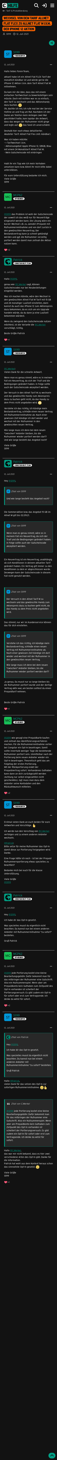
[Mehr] (51, 64)
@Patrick (8, 843)
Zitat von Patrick (19, 1037)
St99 (8, 33)
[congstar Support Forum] (10, 5)
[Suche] (36, 5)
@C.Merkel (20, 284)
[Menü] (52, 5)
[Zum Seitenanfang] (51, 1455)
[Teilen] (52, 42)
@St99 (7, 214)
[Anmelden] (44, 5)
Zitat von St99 (18, 491)
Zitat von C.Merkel (20, 1103)
